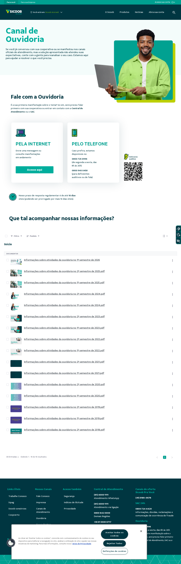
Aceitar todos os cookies (114, 534)
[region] (79, 541)
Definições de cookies (114, 551)
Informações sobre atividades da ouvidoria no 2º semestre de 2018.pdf (64, 429)
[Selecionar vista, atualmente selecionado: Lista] (165, 236)
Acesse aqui (34, 169)
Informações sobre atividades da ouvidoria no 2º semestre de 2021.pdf (64, 361)
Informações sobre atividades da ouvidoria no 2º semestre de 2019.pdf (64, 407)
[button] (10, 542)
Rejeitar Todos (114, 543)
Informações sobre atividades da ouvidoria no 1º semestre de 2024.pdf (64, 305)
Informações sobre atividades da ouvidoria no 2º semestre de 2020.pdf (64, 384)
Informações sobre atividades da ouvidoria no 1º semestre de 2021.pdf (64, 373)
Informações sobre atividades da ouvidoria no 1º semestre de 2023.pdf (64, 327)
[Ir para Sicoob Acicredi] (14, 12)
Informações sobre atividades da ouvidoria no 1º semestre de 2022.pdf (64, 350)
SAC (32, 112)
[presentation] (11, 2)
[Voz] (178, 235)
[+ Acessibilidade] (178, 241)
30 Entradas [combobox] (11, 457)
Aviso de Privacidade (81, 544)
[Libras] (178, 229)
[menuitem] (11, 2)
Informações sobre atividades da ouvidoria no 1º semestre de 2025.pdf (64, 282)
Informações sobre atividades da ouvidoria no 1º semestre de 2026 (62, 260)
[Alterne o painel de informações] (173, 236)
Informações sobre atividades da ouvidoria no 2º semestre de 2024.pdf (64, 293)
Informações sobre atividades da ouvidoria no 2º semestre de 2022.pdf (64, 339)
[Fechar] (141, 531)
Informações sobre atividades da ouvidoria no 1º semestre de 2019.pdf (64, 418)
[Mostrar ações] (172, 260)
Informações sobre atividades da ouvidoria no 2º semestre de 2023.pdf (64, 316)
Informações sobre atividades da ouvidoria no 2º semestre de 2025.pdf (64, 271)
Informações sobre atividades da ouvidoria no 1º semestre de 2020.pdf (64, 395)
